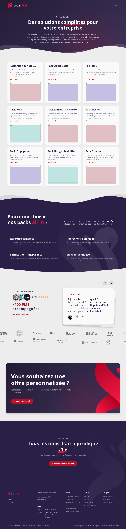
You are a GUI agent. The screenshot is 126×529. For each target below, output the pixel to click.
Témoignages (107, 502)
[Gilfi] (113, 342)
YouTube (10, 502)
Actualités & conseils (91, 505)
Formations (88, 496)
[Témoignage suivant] (111, 283)
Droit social (69, 499)
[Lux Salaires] (23, 342)
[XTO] (47, 333)
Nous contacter (21, 401)
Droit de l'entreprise (72, 496)
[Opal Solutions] (94, 342)
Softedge (46, 525)
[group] (88, 306)
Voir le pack (14, 79)
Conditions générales (80, 526)
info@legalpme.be (51, 510)
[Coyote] (105, 334)
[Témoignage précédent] (105, 283)
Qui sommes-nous (108, 496)
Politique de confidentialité (110, 526)
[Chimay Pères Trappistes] (14, 333)
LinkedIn (10, 499)
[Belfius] (86, 333)
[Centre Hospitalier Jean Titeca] (45, 342)
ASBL (67, 505)
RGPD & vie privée (71, 508)
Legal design (106, 499)
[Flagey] (65, 333)
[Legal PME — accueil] (13, 494)
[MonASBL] (31, 333)
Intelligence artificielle (72, 511)
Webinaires (87, 499)
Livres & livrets (89, 502)
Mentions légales (93, 526)
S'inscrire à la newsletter (63, 463)
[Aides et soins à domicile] (69, 342)
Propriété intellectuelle (72, 502)
